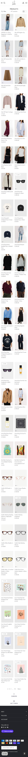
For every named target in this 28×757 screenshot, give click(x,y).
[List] (26, 11)
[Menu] (1, 3)
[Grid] (23, 11)
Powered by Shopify (13, 751)
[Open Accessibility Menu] (24, 753)
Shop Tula (7, 751)
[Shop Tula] (14, 3)
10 (15, 689)
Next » (19, 689)
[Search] (5, 3)
